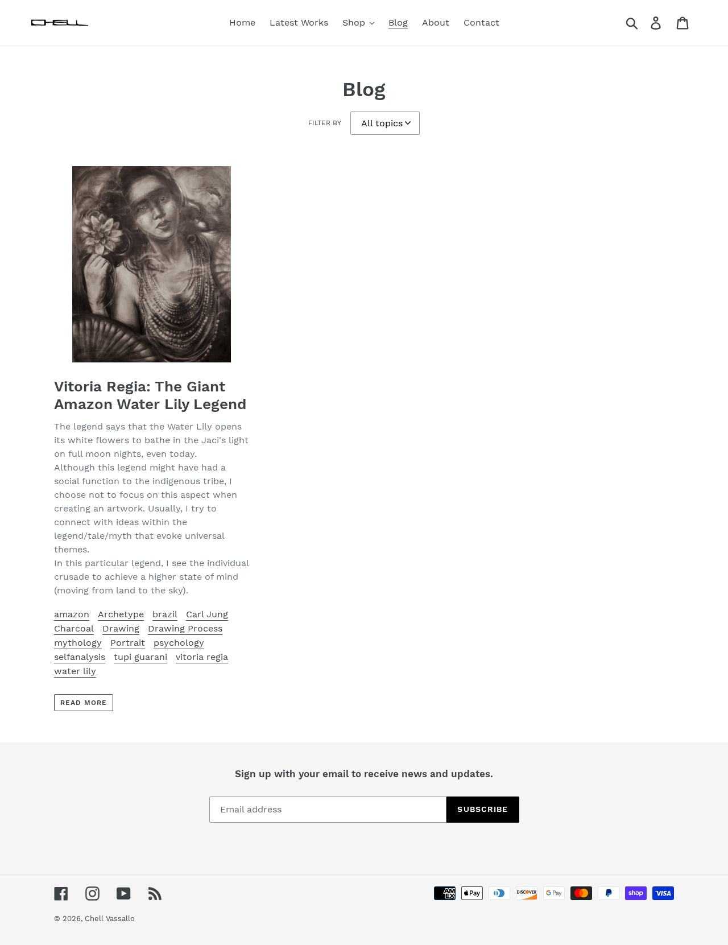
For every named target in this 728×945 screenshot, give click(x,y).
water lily (75, 671)
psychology (179, 642)
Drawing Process (185, 628)
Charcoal (74, 628)
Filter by (324, 123)
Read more (83, 703)
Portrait (127, 642)
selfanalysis (79, 656)
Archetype (121, 614)
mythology (78, 642)
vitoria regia (202, 656)
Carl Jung (207, 614)
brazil (164, 614)
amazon (71, 614)
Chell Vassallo (110, 918)
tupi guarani (140, 656)
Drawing (120, 628)
